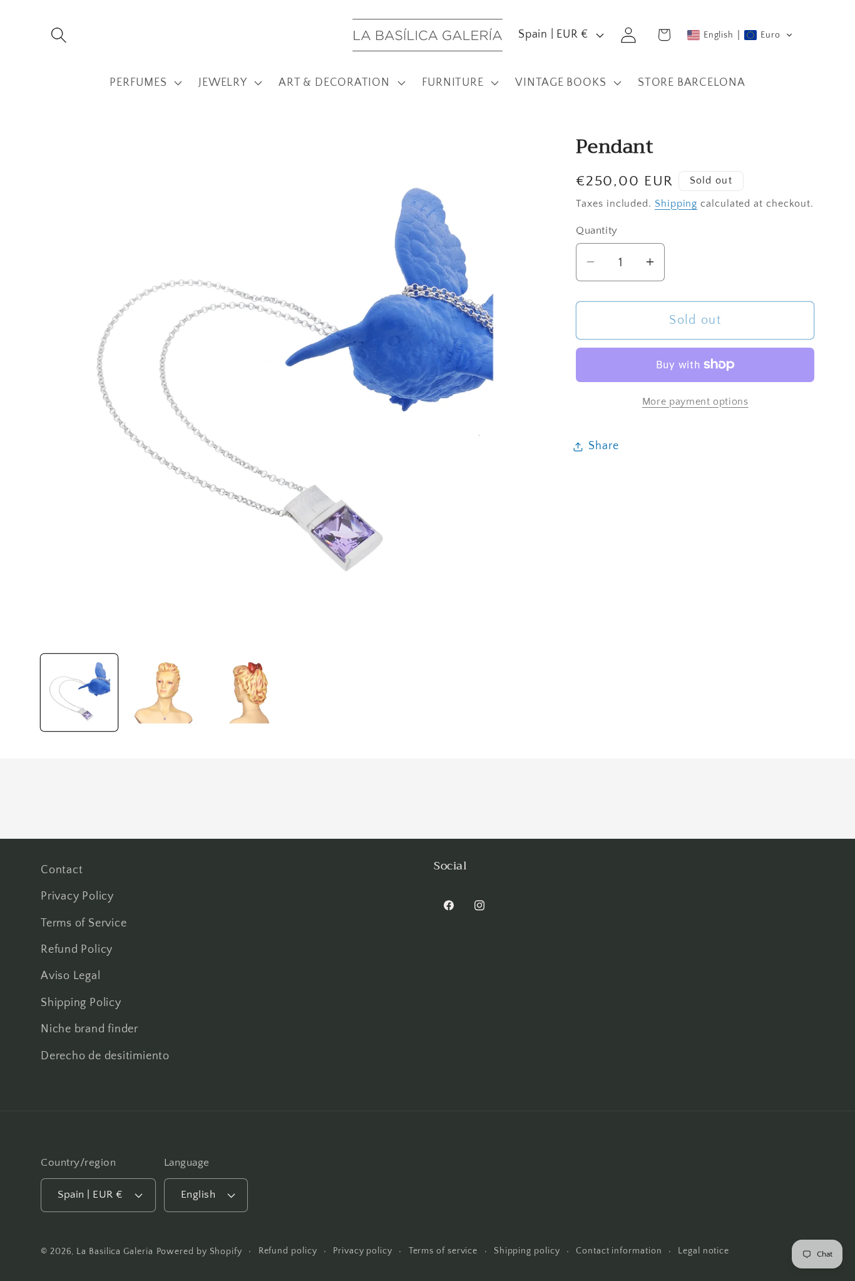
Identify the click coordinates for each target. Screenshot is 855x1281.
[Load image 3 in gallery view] (249, 692)
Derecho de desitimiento (105, 1056)
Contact (62, 870)
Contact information (619, 1250)
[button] (58, 35)
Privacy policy (362, 1250)
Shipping (676, 203)
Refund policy (288, 1250)
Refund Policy (77, 949)
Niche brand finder (89, 1030)
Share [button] (603, 446)
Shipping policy (527, 1250)
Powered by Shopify (199, 1251)
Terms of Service (83, 923)
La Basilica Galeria (114, 1251)
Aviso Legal (71, 976)
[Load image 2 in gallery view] (164, 692)
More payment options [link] (695, 401)
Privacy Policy (77, 897)
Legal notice (703, 1250)
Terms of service (443, 1250)
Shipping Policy (81, 1003)
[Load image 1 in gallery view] (79, 692)
